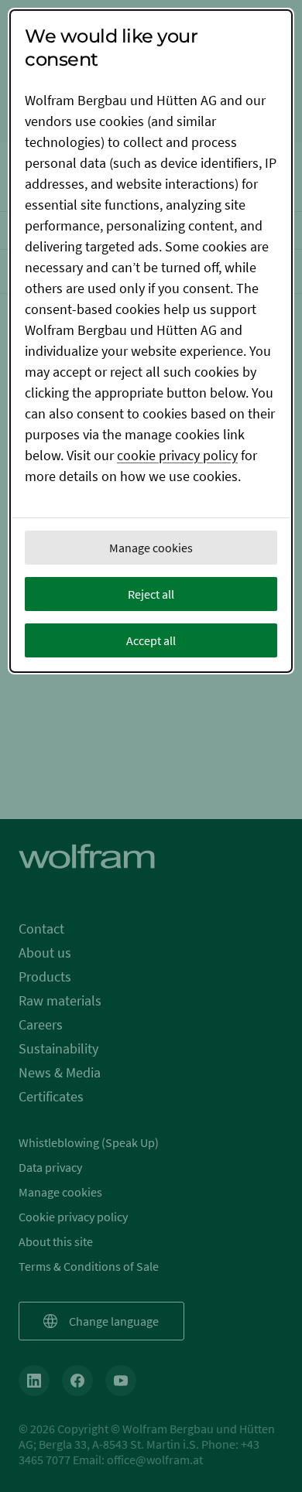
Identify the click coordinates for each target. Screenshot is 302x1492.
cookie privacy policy (177, 455)
